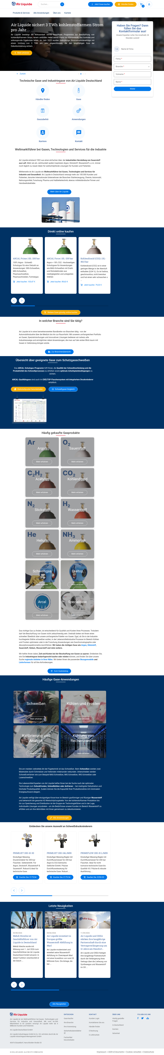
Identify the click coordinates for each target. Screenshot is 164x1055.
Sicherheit (116, 1033)
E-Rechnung (93, 1031)
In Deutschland (118, 1025)
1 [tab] (78, 73)
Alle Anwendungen (41, 13)
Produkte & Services (21, 13)
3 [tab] (83, 73)
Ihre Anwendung (70, 1027)
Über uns (57, 13)
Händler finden (94, 1027)
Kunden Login (94, 1018)
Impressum (101, 1052)
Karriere (67, 13)
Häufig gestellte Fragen (118, 1019)
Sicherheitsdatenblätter (72, 1031)
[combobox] (51, 4)
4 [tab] (85, 73)
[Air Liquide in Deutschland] (22, 4)
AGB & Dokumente (116, 1052)
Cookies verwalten (133, 1052)
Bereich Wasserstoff (90, 806)
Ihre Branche (68, 1022)
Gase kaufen (68, 1018)
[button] (14, 301)
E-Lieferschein (94, 1035)
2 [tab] (80, 73)
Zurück (23, 74)
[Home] (18, 1014)
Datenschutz (148, 1052)
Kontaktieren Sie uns (96, 1022)
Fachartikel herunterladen (69, 1038)
